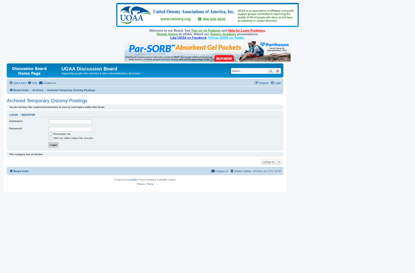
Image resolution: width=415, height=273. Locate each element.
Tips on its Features (206, 30)
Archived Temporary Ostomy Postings (47, 100)
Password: (16, 128)
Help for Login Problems (246, 30)
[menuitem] (32, 83)
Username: (16, 121)
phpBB (132, 179)
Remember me (62, 134)
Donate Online (167, 34)
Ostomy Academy (223, 34)
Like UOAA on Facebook (188, 38)
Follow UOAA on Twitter (226, 38)
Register (28, 114)
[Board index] (34, 70)
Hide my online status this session (73, 138)
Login (13, 114)
